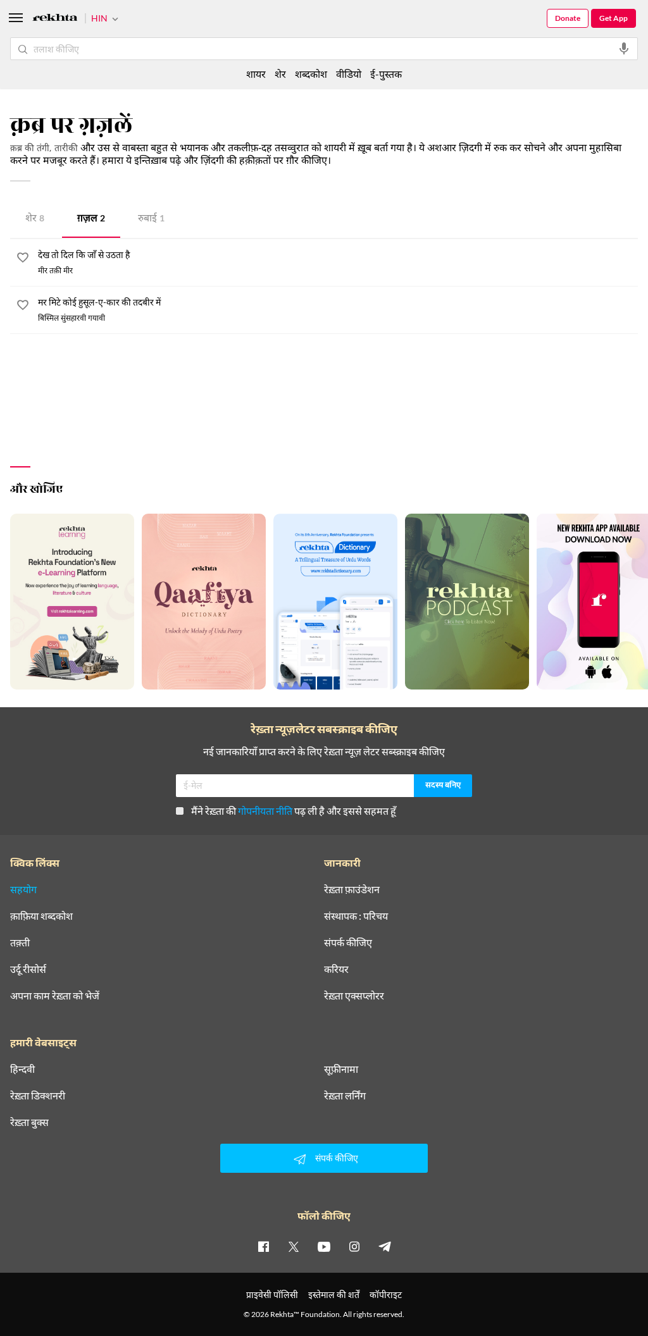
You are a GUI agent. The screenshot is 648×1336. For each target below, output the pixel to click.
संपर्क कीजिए (348, 942)
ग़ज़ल (91, 219)
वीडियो (348, 74)
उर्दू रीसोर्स (28, 969)
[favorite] (22, 259)
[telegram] (385, 1246)
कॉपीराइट (386, 1294)
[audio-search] (624, 48)
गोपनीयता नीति (265, 811)
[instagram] (354, 1246)
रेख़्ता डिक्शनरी (37, 1096)
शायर (256, 74)
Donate (567, 18)
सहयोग (23, 889)
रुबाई (151, 219)
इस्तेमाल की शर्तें (333, 1294)
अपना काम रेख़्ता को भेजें (54, 996)
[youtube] (324, 1246)
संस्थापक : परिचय (356, 916)
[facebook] (263, 1246)
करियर (336, 969)
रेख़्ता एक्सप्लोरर (354, 996)
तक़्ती (20, 942)
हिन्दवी (22, 1069)
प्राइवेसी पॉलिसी (272, 1294)
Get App (613, 18)
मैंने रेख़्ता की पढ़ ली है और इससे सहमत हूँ (293, 811)
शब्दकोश (311, 74)
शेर (34, 219)
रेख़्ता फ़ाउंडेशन (352, 889)
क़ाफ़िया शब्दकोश (41, 916)
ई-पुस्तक (386, 74)
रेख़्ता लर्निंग (345, 1096)
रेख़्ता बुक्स (29, 1122)
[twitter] (294, 1246)
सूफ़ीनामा (341, 1069)
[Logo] (55, 19)
